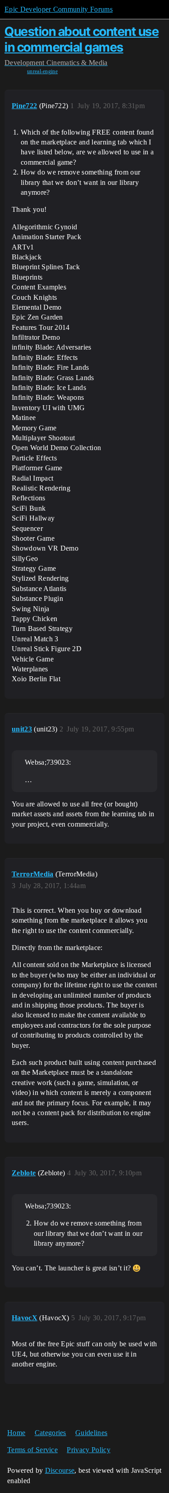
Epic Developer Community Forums (59, 9)
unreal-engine (42, 71)
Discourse (60, 1470)
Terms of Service (32, 1450)
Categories (50, 1432)
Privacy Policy (88, 1450)
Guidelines (91, 1432)
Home (16, 1432)
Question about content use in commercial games (82, 39)
